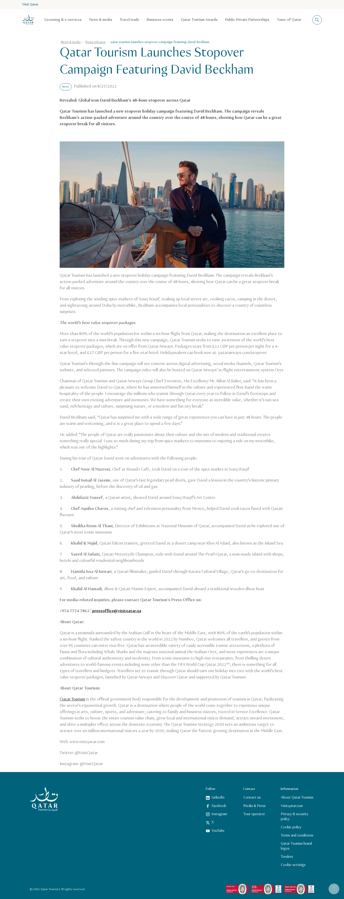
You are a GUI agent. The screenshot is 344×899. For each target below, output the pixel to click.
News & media (100, 19)
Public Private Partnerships (247, 19)
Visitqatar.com (292, 805)
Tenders (287, 856)
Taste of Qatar (289, 19)
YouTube (218, 830)
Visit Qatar (30, 4)
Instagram (219, 814)
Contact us (252, 797)
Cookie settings (293, 864)
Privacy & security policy (294, 817)
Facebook (219, 805)
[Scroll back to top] (334, 889)
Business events (160, 19)
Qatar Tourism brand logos (296, 846)
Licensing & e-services (63, 19)
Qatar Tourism (72, 699)
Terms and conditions (297, 835)
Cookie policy (291, 827)
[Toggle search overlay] (317, 20)
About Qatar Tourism (297, 797)
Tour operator (254, 814)
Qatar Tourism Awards (199, 19)
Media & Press (254, 805)
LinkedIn (218, 797)
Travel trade (129, 19)
